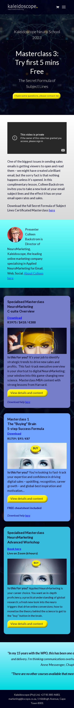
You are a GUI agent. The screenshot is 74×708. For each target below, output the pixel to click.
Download (14, 318)
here (52, 210)
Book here (14, 548)
